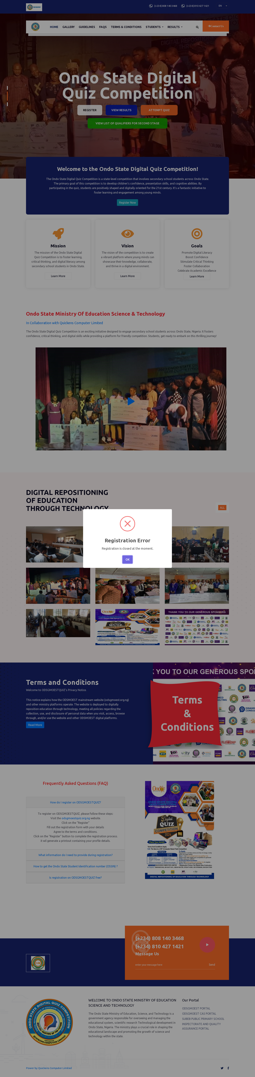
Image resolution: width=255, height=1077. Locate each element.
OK (128, 559)
